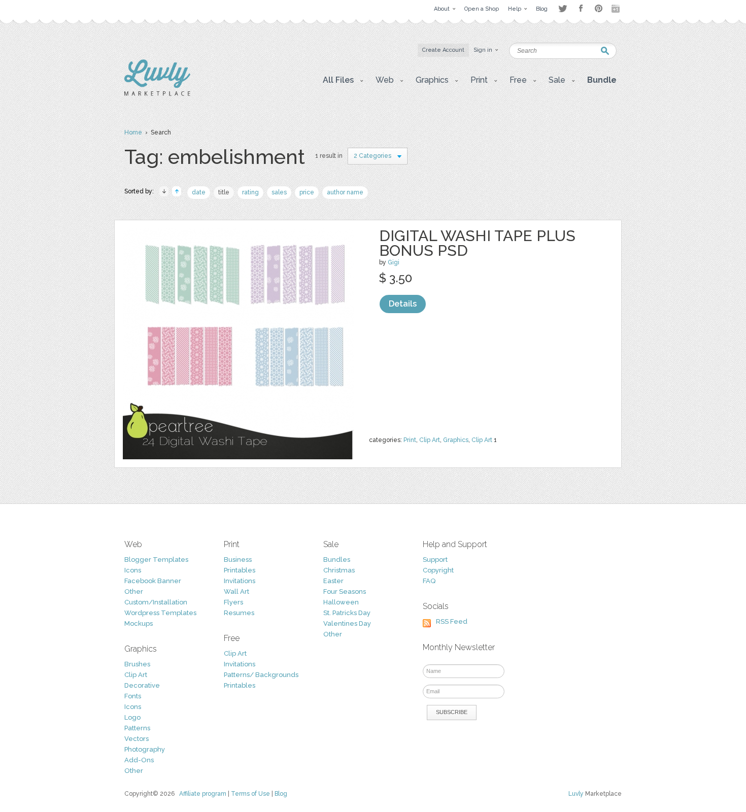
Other (133, 591)
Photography (144, 749)
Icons (132, 570)
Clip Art (429, 440)
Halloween (341, 602)
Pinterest (598, 8)
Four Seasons (344, 591)
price (306, 192)
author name (345, 192)
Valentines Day (347, 623)
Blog (281, 793)
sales (279, 192)
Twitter (562, 8)
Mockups (138, 623)
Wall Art (236, 591)
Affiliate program (202, 793)
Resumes (239, 613)
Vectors (136, 738)
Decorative (142, 685)
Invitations (239, 581)
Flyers (233, 602)
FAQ (429, 581)
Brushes (137, 664)
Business (238, 559)
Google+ (617, 9)
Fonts (132, 696)
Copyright (438, 570)
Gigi (393, 262)
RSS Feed (451, 621)
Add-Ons (139, 760)
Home (133, 132)
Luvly (576, 793)
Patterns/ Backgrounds (261, 675)
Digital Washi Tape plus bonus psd (477, 243)
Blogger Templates (156, 559)
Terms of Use (250, 793)
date (199, 192)
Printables (239, 570)
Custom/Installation (155, 602)
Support (435, 559)
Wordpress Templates (160, 613)
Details (403, 304)
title (223, 192)
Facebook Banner (152, 581)
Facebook (580, 9)
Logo (132, 717)
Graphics (455, 440)
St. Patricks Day (346, 613)
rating (250, 192)
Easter (333, 581)
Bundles (336, 559)
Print (409, 440)
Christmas (339, 570)
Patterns (137, 728)
